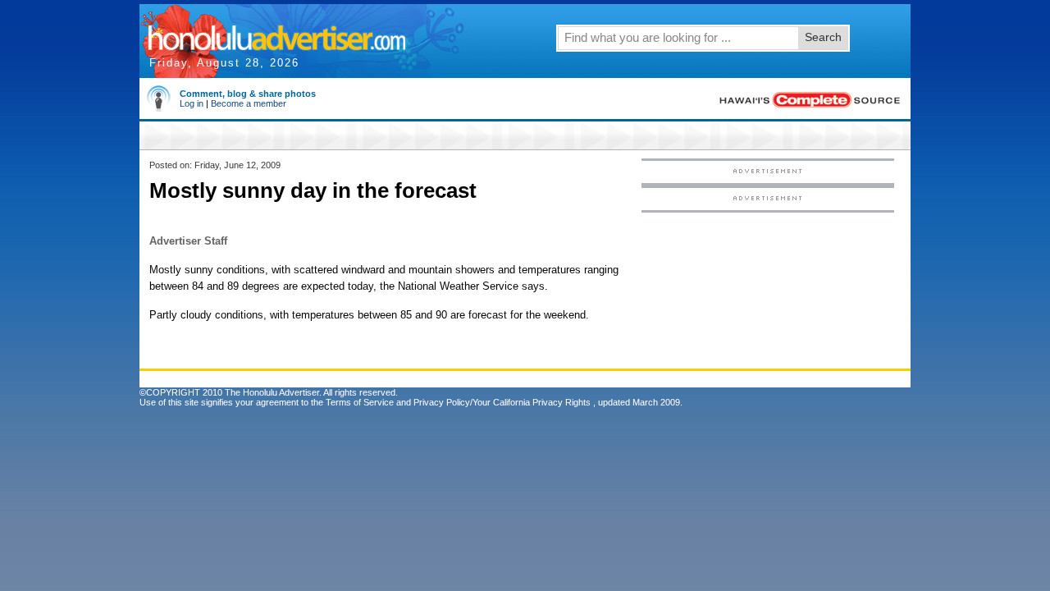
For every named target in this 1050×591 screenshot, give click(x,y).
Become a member (248, 103)
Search (823, 37)
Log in (191, 103)
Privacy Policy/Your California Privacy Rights (502, 402)
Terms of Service (360, 402)
